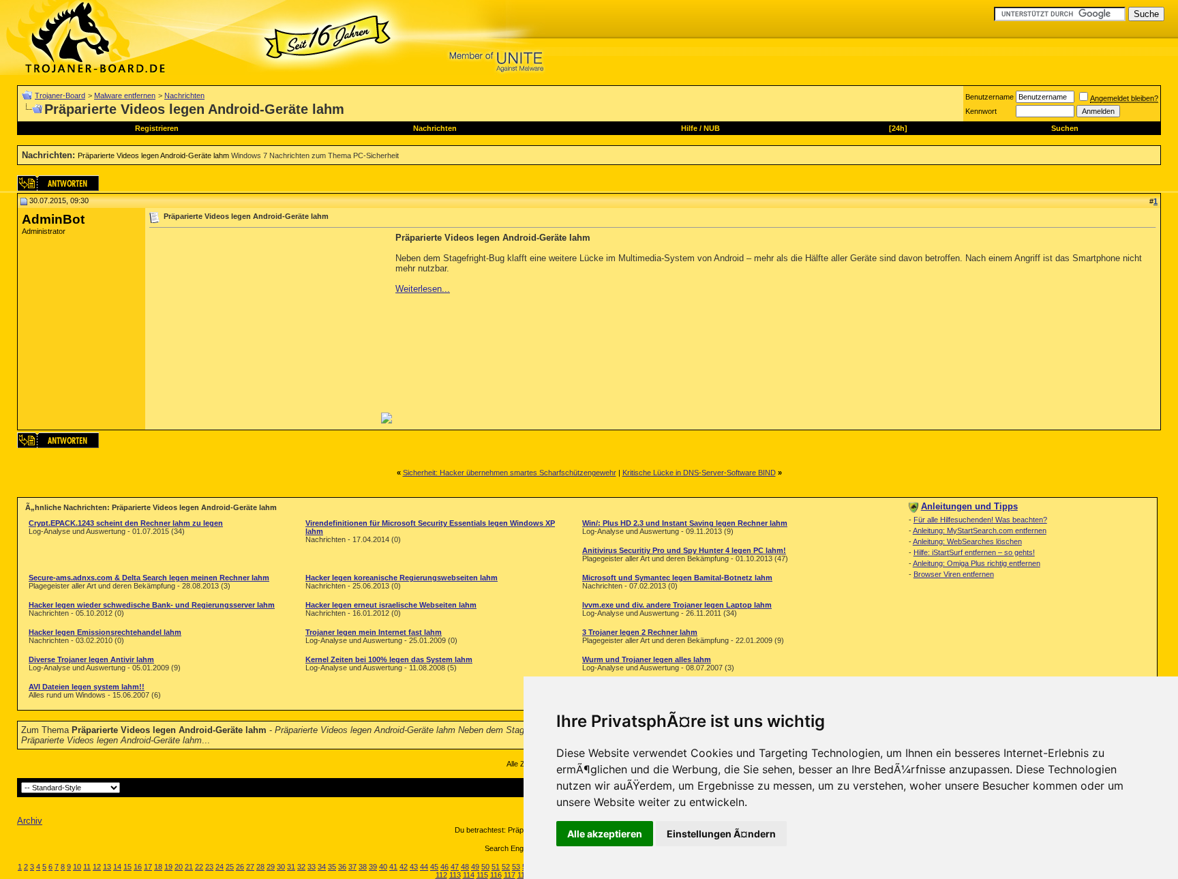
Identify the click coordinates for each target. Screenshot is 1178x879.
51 (496, 867)
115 (482, 875)
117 (509, 875)
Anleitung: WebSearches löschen (967, 541)
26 (240, 867)
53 (516, 867)
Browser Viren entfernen (953, 574)
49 (475, 867)
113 (455, 875)
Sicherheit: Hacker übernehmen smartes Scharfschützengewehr (509, 472)
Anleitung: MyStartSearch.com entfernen (979, 530)
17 (148, 867)
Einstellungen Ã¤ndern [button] (721, 833)
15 (127, 867)
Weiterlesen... (422, 289)
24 (219, 867)
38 (363, 867)
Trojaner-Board (60, 95)
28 (260, 867)
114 (468, 875)
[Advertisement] (263, 328)
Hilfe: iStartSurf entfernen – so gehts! (974, 552)
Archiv (29, 821)
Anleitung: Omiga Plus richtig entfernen (976, 563)
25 (230, 867)
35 (332, 867)
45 (434, 867)
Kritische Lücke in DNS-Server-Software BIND (699, 472)
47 (455, 867)
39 (373, 867)
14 (117, 867)
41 (393, 867)
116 (496, 875)
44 (424, 867)
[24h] (898, 128)
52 (506, 867)
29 (271, 867)
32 (301, 867)
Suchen (1064, 128)
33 (311, 867)
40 (383, 867)
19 (168, 867)
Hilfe (689, 128)
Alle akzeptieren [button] (604, 833)
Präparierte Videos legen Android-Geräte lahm (153, 155)
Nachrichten (184, 95)
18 (158, 867)
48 (465, 867)
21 (189, 867)
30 (281, 867)
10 (77, 867)
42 (403, 867)
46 (444, 867)
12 (97, 867)
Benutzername (989, 97)
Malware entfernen (124, 95)
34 (322, 867)
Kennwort (981, 111)
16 (138, 867)
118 (523, 875)
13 (107, 867)
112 (441, 875)
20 (179, 867)
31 (291, 867)
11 (87, 867)
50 (485, 867)
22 (199, 867)
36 (342, 867)
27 (250, 867)
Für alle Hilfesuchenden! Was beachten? (980, 520)
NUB (712, 128)
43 (414, 867)
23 (209, 867)
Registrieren (157, 128)
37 (352, 867)
